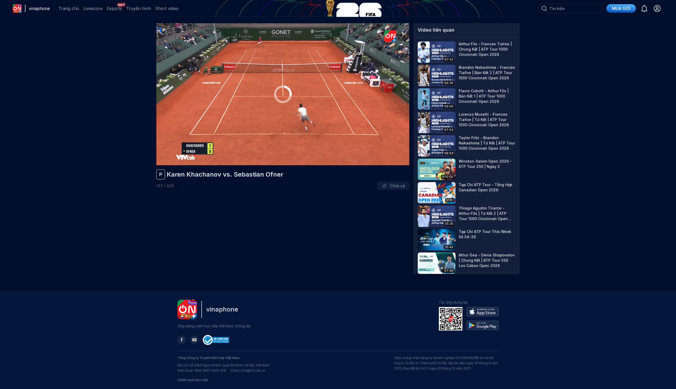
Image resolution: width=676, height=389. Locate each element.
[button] (657, 8)
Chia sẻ (396, 185)
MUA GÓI (621, 8)
